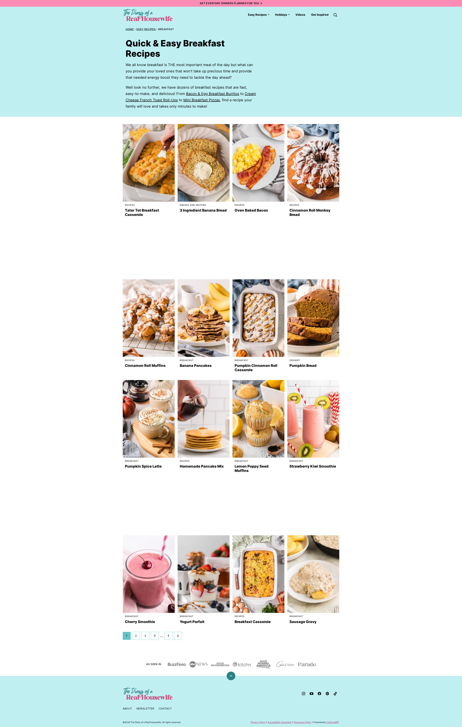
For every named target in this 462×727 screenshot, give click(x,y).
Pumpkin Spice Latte (143, 466)
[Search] (335, 15)
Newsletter (145, 708)
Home (130, 29)
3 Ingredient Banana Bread (203, 210)
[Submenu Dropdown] (268, 15)
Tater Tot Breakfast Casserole (142, 212)
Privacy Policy (258, 722)
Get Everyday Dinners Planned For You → (231, 3)
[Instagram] (304, 694)
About (127, 708)
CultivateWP (332, 722)
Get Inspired (319, 14)
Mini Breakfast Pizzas (201, 100)
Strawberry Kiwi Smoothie (312, 466)
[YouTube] (311, 694)
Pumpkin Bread (303, 365)
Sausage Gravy (303, 622)
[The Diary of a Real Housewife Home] (148, 15)
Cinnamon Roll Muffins (145, 365)
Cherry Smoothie (140, 622)
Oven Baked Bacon (251, 210)
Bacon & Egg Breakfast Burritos (212, 94)
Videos (300, 14)
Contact (165, 708)
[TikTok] (335, 694)
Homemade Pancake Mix (202, 466)
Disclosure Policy (302, 722)
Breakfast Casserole (253, 622)
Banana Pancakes (196, 365)
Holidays (281, 14)
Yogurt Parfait (192, 622)
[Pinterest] (327, 694)
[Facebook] (319, 694)
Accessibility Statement (279, 722)
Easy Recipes (257, 14)
